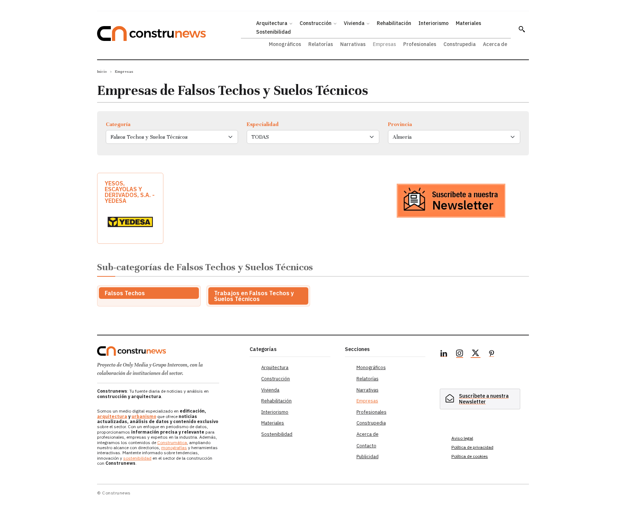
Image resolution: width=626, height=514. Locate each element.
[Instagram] (460, 354)
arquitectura (112, 416)
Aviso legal (462, 438)
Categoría (118, 124)
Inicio (102, 71)
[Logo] (169, 351)
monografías (174, 447)
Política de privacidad (472, 447)
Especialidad (263, 124)
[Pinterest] (492, 354)
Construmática (172, 442)
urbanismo (144, 416)
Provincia (400, 124)
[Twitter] (476, 354)
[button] (521, 29)
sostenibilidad (137, 458)
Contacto (366, 446)
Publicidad (367, 457)
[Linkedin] (444, 354)
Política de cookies (469, 456)
